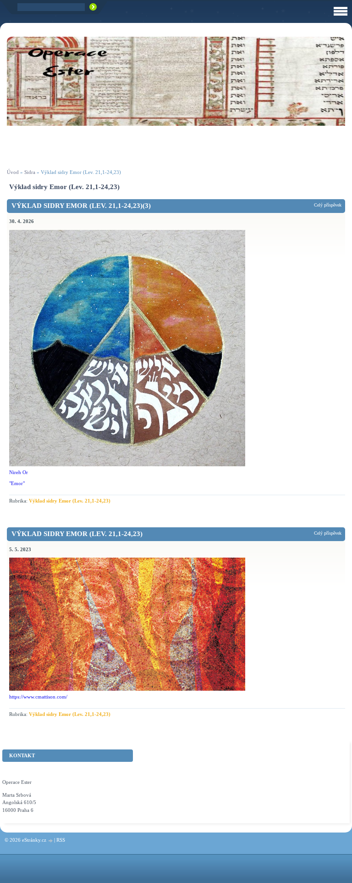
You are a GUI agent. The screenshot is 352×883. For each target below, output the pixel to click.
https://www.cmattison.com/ (38, 696)
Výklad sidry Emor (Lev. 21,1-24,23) (69, 500)
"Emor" (17, 483)
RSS (60, 840)
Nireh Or (18, 472)
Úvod (13, 172)
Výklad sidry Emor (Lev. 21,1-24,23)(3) (81, 205)
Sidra (29, 172)
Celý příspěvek (327, 204)
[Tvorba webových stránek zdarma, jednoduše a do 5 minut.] (51, 840)
